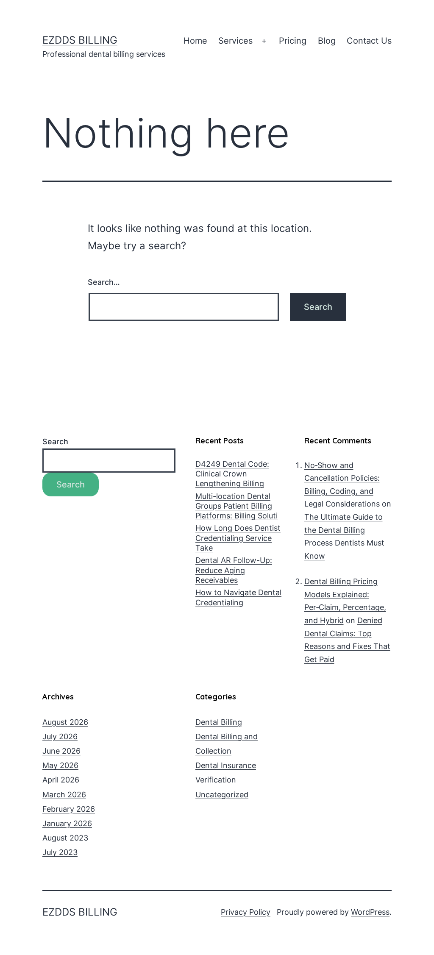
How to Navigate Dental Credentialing (238, 597)
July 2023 (60, 852)
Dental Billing (218, 722)
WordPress (370, 912)
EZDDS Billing (79, 40)
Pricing (292, 41)
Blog (327, 41)
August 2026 (65, 722)
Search (55, 441)
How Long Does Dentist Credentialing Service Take (238, 537)
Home (195, 41)
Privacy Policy (245, 912)
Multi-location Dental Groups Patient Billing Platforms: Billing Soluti (236, 506)
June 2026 (61, 750)
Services (235, 41)
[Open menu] (264, 41)
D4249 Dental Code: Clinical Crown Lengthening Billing (232, 473)
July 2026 (60, 736)
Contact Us (369, 41)
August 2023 (65, 837)
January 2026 (67, 823)
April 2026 (60, 779)
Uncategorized (221, 794)
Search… (104, 282)
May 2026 (60, 765)
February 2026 (68, 809)
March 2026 (64, 794)
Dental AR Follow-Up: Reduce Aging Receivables (233, 570)
